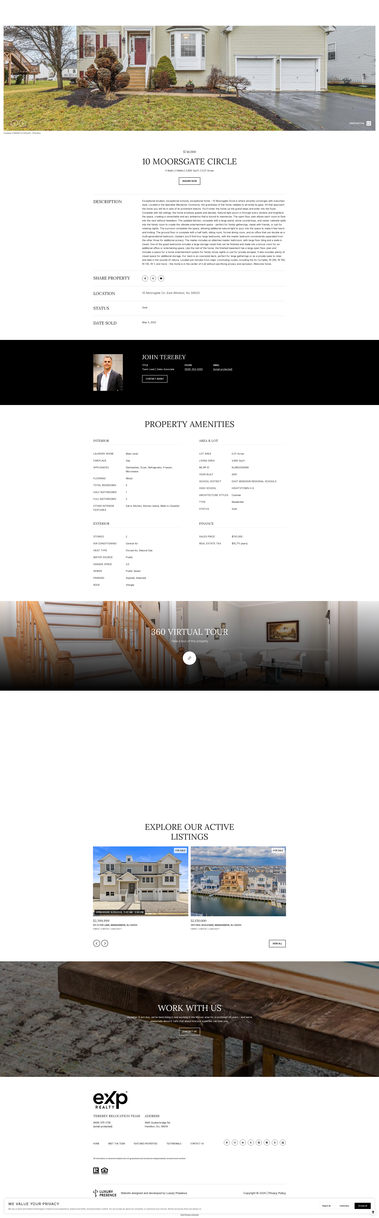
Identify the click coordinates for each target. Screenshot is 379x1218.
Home (96, 1144)
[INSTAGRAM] (235, 1143)
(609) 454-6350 (194, 369)
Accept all (362, 1206)
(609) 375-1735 (102, 1122)
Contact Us (197, 1143)
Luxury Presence (176, 1193)
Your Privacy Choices (189, 1215)
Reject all (326, 1206)
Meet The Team (116, 1144)
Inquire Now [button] (189, 181)
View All (277, 943)
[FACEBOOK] (227, 1143)
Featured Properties (146, 1144)
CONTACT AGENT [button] (155, 379)
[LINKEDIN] (243, 1143)
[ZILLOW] (283, 1143)
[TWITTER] (251, 1143)
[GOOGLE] (259, 1143)
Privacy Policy (277, 1193)
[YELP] (275, 1143)
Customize (344, 1206)
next (22, 123)
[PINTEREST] (267, 1143)
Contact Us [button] (190, 1031)
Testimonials (173, 1144)
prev (14, 123)
